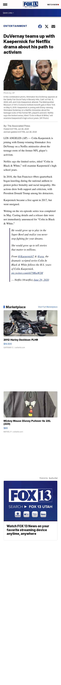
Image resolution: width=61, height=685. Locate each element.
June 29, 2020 (41, 279)
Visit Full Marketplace (47, 307)
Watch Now (52, 4)
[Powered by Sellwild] (53, 478)
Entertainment (15, 25)
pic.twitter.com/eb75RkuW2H (27, 273)
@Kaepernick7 (26, 256)
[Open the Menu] (5, 4)
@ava (40, 256)
